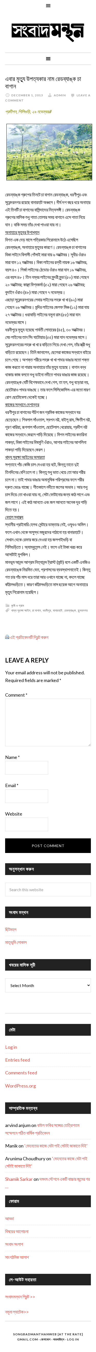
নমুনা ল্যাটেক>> (17, 1312)
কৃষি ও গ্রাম (17, 605)
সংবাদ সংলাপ (14, 1244)
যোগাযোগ (45, 1339)
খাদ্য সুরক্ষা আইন (20, 610)
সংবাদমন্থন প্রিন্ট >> (20, 1296)
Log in (11, 1047)
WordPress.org (20, 1086)
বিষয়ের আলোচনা (16, 1231)
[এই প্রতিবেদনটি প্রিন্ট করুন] (7, 637)
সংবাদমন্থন (48, 32)
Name (12, 757)
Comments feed (21, 1072)
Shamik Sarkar (19, 1179)
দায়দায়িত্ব (59, 1339)
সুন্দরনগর (83, 610)
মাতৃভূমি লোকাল (16, 942)
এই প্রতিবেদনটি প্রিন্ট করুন (29, 637)
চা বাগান (36, 610)
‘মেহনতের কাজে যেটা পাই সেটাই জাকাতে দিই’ (56, 1145)
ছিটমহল (10, 929)
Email (11, 785)
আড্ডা (9, 1218)
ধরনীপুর (47, 610)
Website (13, 814)
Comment (16, 695)
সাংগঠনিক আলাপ (17, 1257)
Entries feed (17, 1060)
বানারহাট (57, 610)
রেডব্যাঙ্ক (70, 610)
